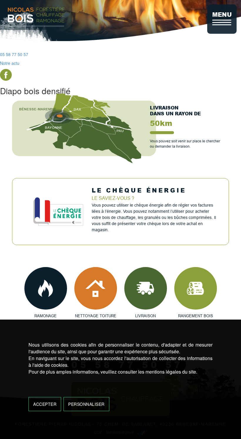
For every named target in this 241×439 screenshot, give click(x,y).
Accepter (44, 404)
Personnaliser (86, 404)
